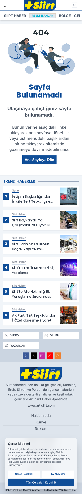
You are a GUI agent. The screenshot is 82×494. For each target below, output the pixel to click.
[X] (34, 355)
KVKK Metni (58, 473)
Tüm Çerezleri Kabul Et (41, 482)
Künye (41, 422)
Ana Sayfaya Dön (39, 160)
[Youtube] (50, 355)
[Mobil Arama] (74, 5)
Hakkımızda (41, 416)
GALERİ (55, 335)
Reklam (41, 429)
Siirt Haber (15, 16)
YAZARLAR (17, 345)
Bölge (65, 16)
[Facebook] (26, 355)
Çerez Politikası (24, 473)
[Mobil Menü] (5, 5)
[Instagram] (42, 355)
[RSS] (58, 355)
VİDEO (14, 335)
